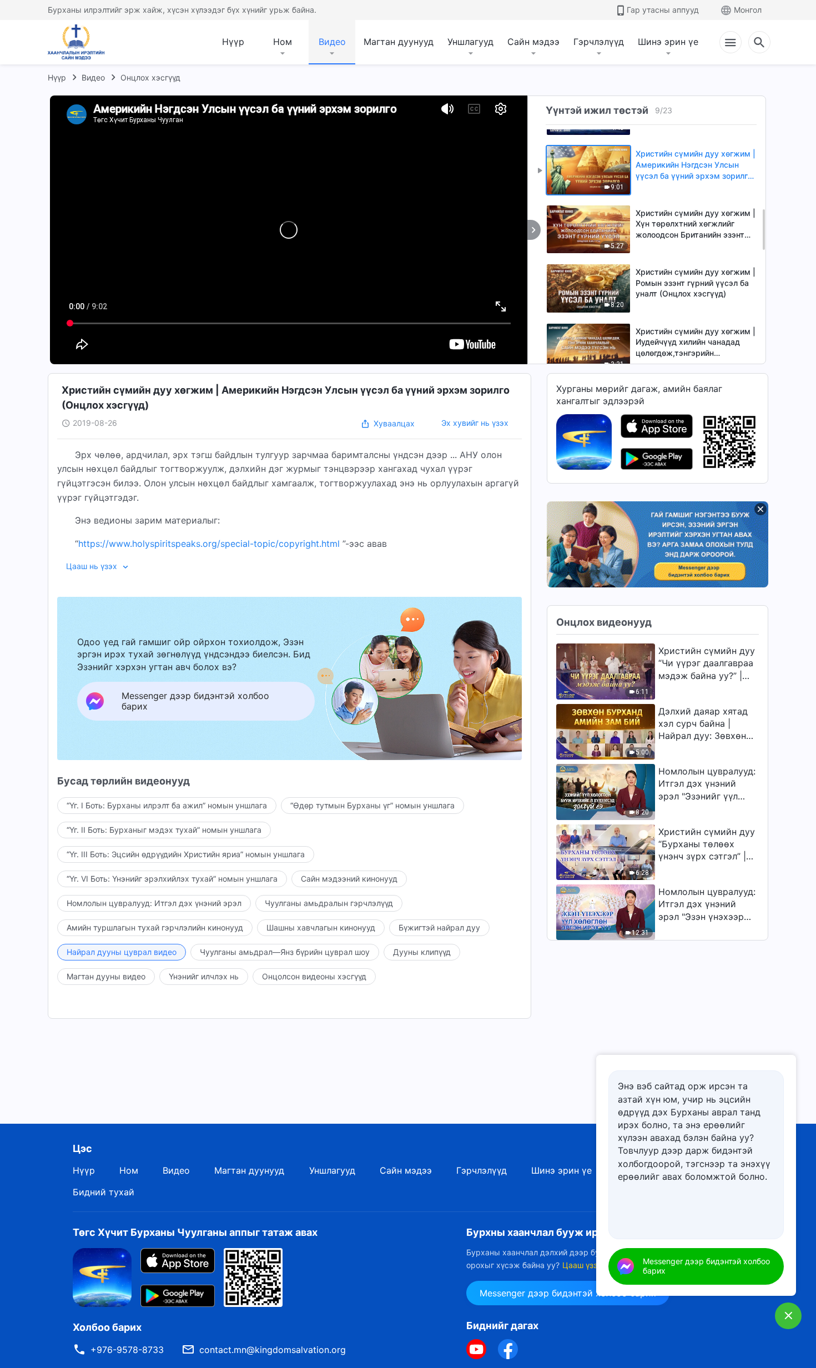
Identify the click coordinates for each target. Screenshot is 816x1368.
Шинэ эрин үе (668, 41)
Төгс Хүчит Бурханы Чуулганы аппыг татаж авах (195, 1232)
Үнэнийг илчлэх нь (204, 976)
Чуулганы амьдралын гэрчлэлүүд (329, 903)
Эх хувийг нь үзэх (474, 423)
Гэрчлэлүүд (598, 41)
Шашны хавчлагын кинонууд (320, 927)
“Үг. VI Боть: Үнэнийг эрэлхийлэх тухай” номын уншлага (172, 878)
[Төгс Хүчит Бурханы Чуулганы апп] (584, 440)
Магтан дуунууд (399, 41)
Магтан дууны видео (106, 976)
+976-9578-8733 (127, 1349)
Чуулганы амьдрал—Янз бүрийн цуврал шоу (285, 952)
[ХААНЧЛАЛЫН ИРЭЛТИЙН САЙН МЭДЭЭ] (80, 42)
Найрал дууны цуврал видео (122, 952)
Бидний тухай (103, 1192)
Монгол (748, 9)
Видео (332, 41)
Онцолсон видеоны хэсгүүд (314, 976)
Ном (282, 41)
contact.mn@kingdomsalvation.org (272, 1349)
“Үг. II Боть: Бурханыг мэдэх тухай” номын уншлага (164, 829)
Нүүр (233, 41)
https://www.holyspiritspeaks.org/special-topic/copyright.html (209, 543)
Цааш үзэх (582, 1265)
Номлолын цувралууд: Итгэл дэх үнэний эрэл (154, 903)
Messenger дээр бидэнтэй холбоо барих (568, 1293)
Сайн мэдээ (533, 41)
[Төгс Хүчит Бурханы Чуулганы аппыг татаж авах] (102, 1276)
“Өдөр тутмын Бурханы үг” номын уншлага (372, 805)
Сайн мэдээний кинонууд (349, 878)
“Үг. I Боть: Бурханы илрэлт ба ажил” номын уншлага (167, 805)
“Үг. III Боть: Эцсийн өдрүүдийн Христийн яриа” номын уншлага (186, 854)
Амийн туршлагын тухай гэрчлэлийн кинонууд (155, 927)
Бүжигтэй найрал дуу (439, 927)
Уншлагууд (470, 41)
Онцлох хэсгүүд (150, 77)
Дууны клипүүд (422, 952)
